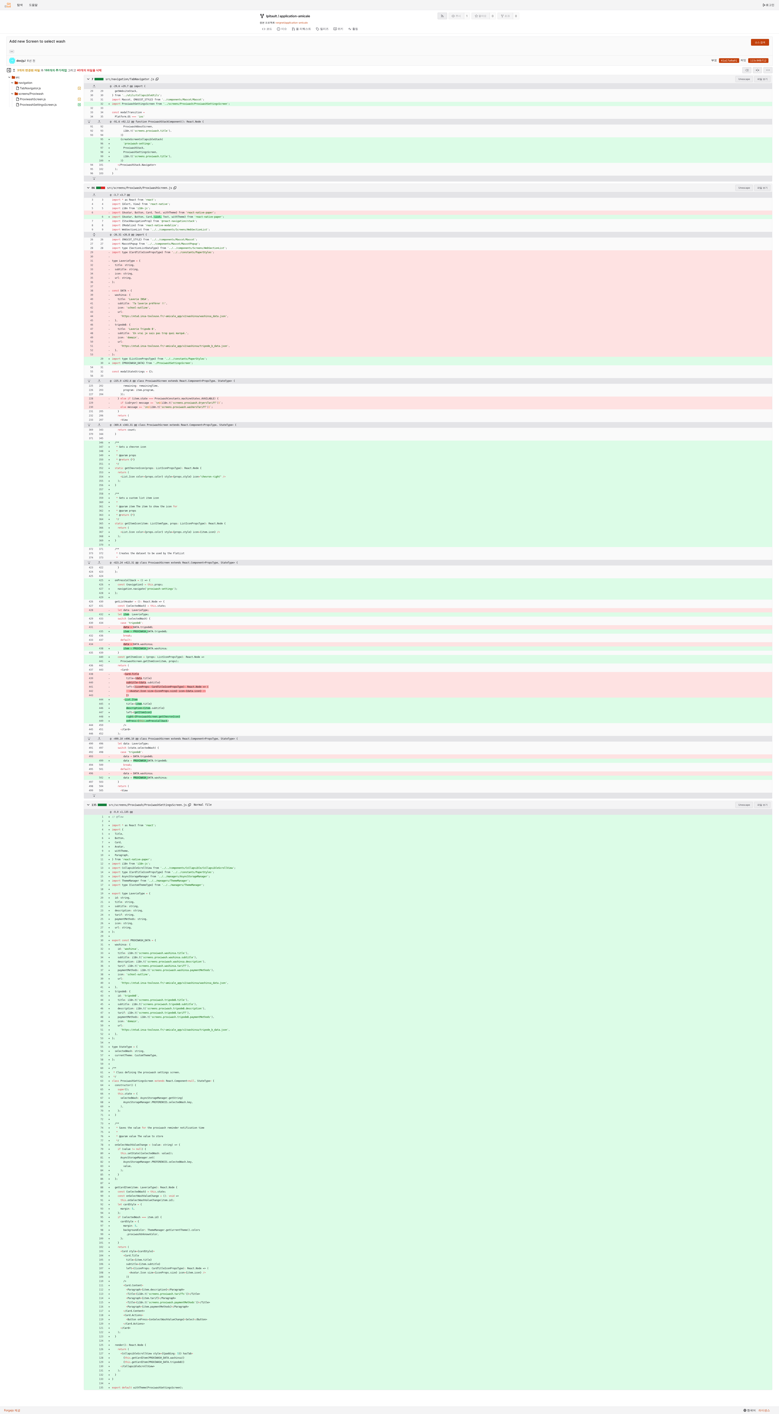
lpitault (271, 16)
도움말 (33, 4)
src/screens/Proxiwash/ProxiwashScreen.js (139, 187)
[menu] (768, 70)
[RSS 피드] (442, 16)
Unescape (744, 79)
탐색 (20, 4)
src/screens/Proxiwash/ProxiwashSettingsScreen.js (148, 804)
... (12, 51)
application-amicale (295, 16)
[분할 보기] (757, 70)
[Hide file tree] (9, 70)
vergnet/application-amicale (291, 22)
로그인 (770, 4)
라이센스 (764, 1410)
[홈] (7, 5)
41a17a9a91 (729, 60)
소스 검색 (760, 42)
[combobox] (746, 70)
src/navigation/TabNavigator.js (129, 79)
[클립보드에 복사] (157, 79)
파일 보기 (762, 79)
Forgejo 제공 (12, 1410)
